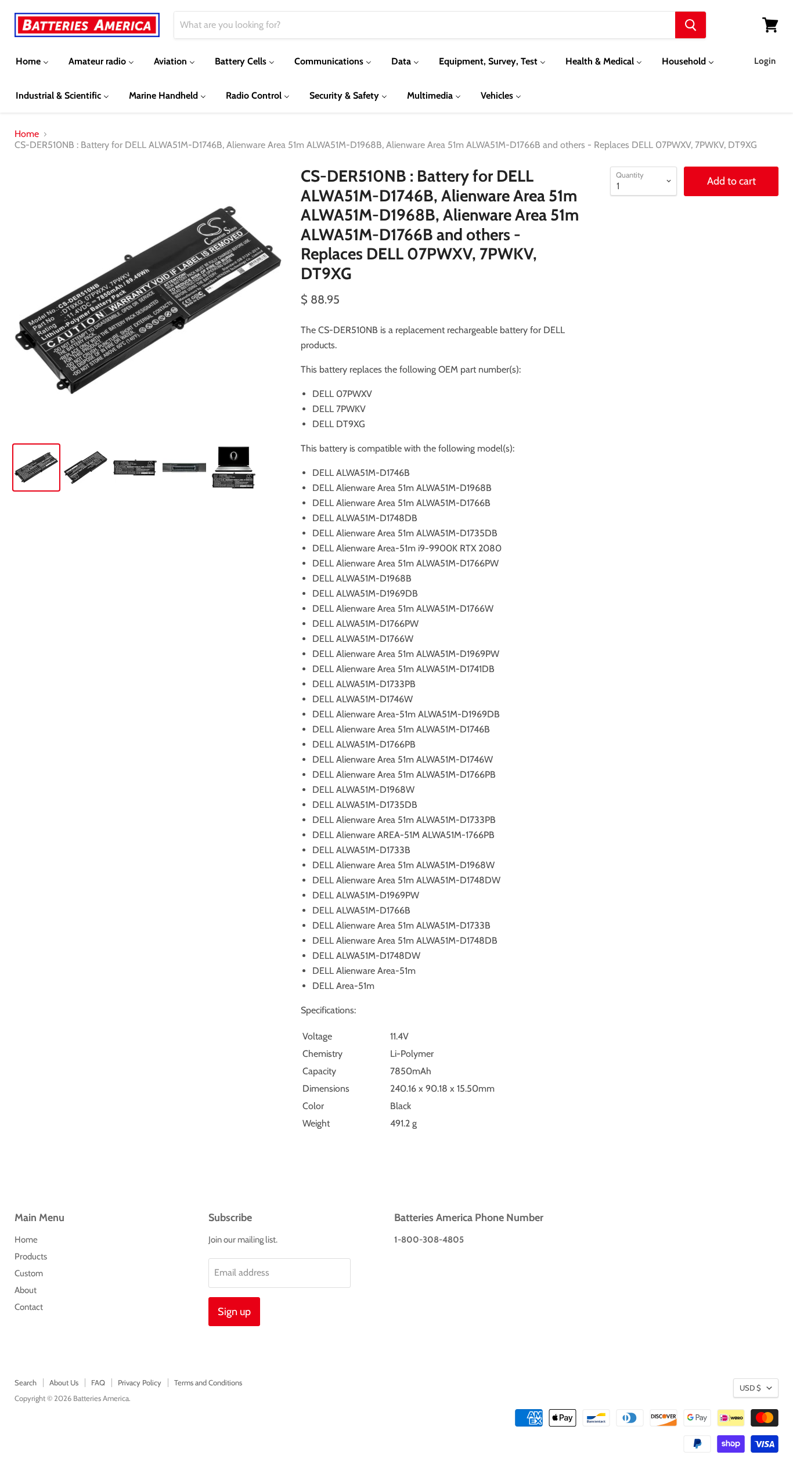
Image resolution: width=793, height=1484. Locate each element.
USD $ (750, 1387)
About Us (63, 1382)
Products (31, 1256)
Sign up (234, 1311)
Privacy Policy (139, 1382)
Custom (29, 1273)
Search (26, 1382)
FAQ (98, 1382)
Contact (29, 1307)
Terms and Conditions (208, 1382)
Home (27, 134)
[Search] (690, 25)
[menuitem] (32, 61)
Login (765, 61)
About (26, 1290)
